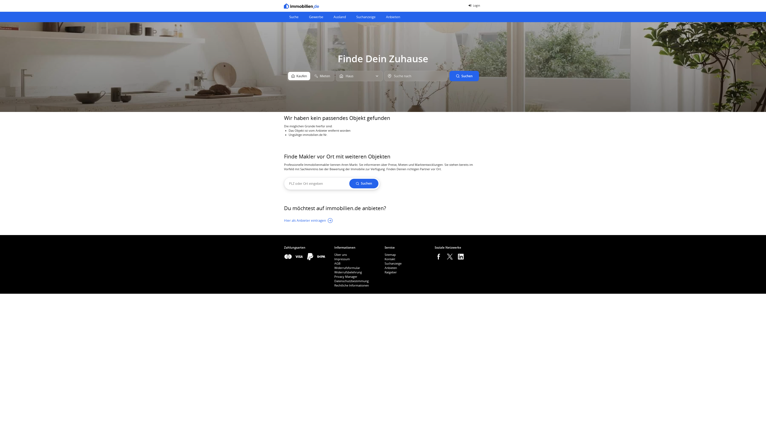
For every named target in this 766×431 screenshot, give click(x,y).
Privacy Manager (345, 277)
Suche (294, 17)
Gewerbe (316, 17)
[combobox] (416, 76)
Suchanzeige (366, 17)
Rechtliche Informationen (351, 285)
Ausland (340, 17)
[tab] (299, 76)
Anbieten (393, 17)
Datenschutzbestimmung (351, 281)
